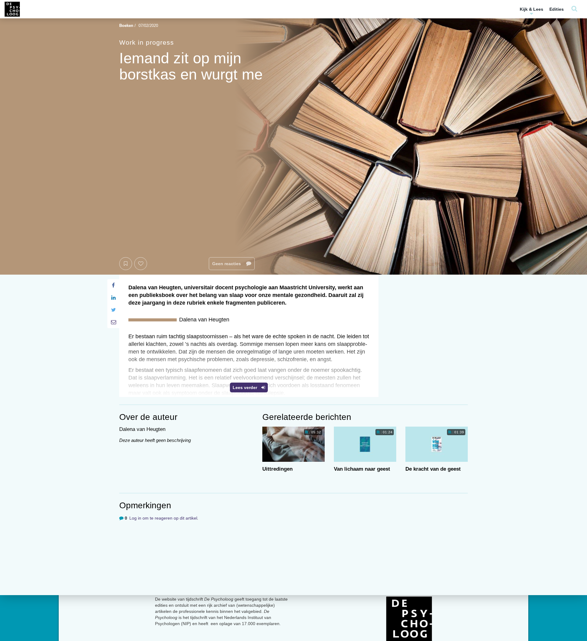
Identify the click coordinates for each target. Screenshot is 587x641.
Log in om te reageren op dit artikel (163, 518)
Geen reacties (227, 263)
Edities (556, 9)
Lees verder (245, 387)
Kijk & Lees (531, 9)
